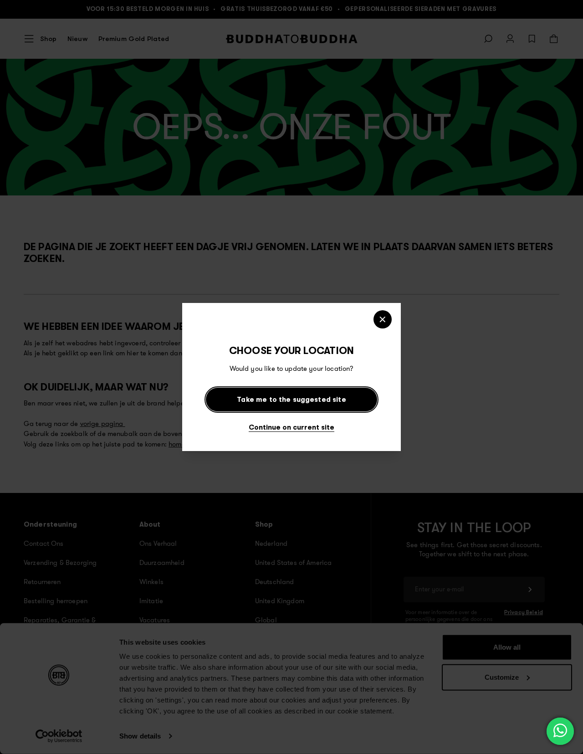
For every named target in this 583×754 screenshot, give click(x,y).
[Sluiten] (382, 319)
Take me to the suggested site (291, 399)
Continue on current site (291, 427)
